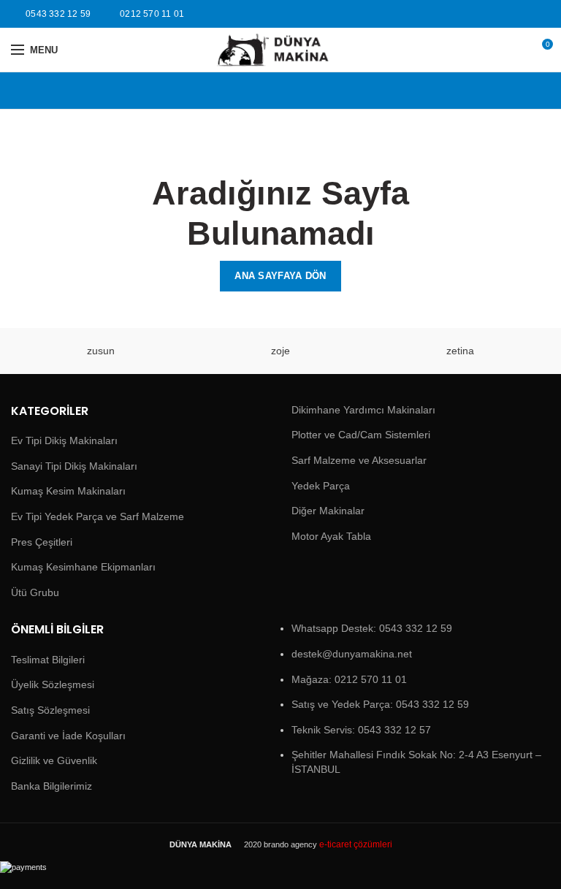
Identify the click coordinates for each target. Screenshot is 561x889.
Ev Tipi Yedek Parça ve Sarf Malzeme (97, 516)
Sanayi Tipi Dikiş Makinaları (74, 466)
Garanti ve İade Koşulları (68, 735)
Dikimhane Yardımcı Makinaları (363, 410)
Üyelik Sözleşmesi (52, 684)
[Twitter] (541, 13)
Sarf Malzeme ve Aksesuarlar (359, 460)
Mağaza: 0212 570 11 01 (349, 679)
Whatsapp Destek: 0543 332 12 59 (371, 628)
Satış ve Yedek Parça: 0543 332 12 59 (380, 704)
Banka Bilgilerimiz (51, 786)
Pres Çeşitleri (41, 542)
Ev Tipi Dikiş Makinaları (64, 440)
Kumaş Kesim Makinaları (68, 491)
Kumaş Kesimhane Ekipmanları (83, 567)
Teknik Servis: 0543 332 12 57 (361, 730)
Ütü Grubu (35, 592)
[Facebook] (524, 13)
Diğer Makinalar (328, 510)
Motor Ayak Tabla (331, 536)
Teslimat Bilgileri (48, 659)
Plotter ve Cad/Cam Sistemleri (360, 434)
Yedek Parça (320, 486)
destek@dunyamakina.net (351, 654)
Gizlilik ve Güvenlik (54, 760)
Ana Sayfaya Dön (280, 275)
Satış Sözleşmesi (50, 710)
